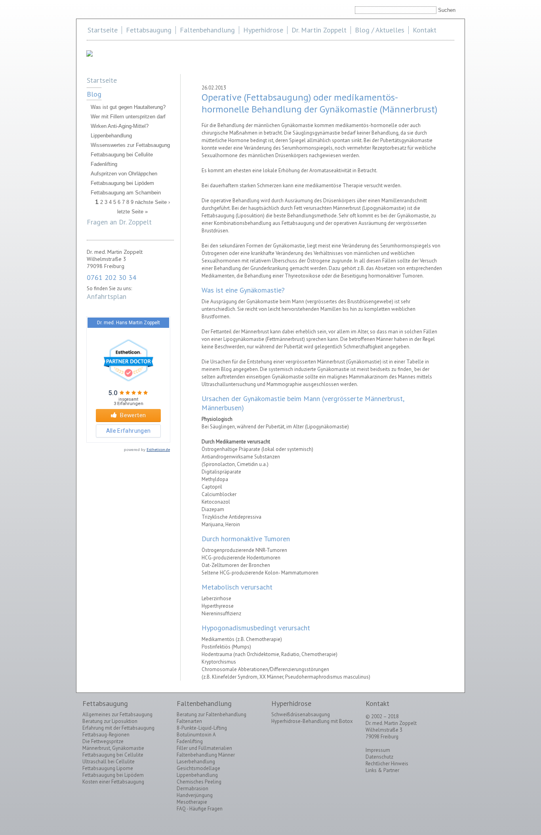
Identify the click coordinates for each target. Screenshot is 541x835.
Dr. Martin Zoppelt (319, 29)
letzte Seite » (132, 212)
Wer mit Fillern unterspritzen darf (128, 117)
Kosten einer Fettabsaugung (113, 781)
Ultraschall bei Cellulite (108, 761)
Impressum (378, 750)
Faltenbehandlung (207, 29)
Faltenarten (189, 721)
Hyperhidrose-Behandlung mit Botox (312, 721)
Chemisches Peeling (199, 781)
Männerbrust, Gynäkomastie (113, 748)
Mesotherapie (192, 802)
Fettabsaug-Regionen (106, 734)
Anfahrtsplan (106, 296)
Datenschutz (379, 756)
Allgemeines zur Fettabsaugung (117, 714)
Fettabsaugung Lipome (107, 768)
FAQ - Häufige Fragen (200, 808)
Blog (94, 94)
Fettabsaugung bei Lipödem (122, 183)
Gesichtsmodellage (198, 768)
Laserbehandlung (196, 761)
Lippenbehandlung (111, 136)
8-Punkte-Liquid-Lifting (202, 728)
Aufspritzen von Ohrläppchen (124, 174)
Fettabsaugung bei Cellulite (122, 155)
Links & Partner (382, 770)
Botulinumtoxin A (196, 734)
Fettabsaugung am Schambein (126, 193)
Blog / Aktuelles (379, 29)
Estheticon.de (158, 449)
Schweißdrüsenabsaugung (300, 714)
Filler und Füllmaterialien (204, 748)
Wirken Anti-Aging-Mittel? (120, 126)
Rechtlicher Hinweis (387, 763)
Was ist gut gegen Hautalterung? (128, 107)
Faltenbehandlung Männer (206, 754)
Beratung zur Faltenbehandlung (211, 714)
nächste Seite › (152, 202)
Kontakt (424, 29)
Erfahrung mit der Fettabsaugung (118, 728)
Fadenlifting (104, 164)
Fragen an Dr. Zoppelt (119, 221)
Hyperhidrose (263, 29)
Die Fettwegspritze (103, 741)
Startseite (103, 29)
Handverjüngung (195, 795)
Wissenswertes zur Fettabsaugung (130, 145)
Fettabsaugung (148, 29)
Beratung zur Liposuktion (109, 721)
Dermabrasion (192, 788)
